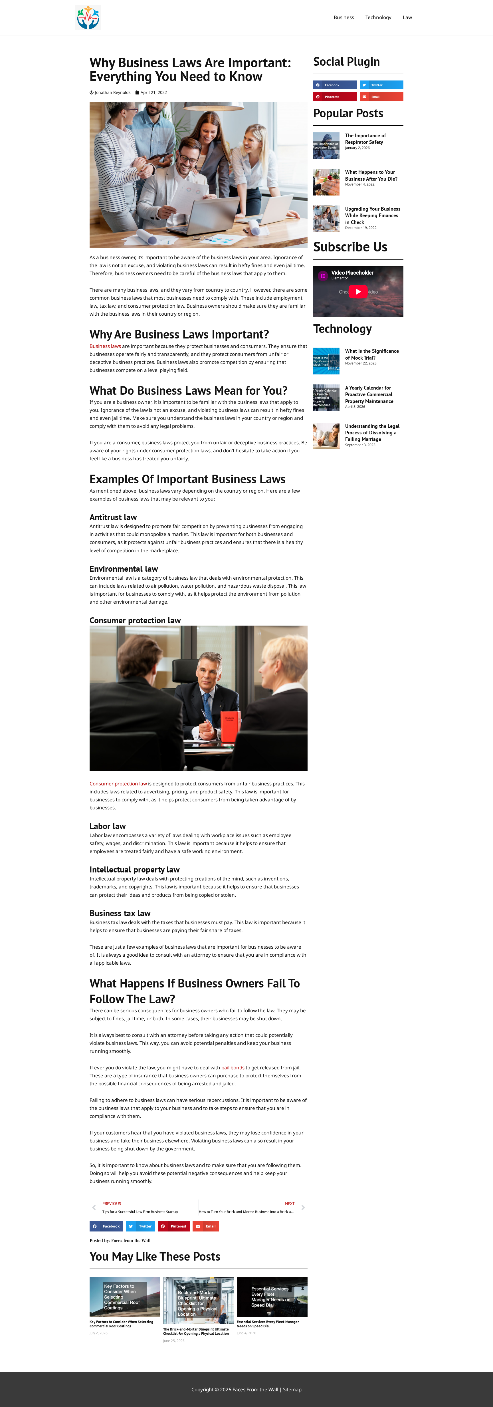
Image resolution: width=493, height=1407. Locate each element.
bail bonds (233, 1067)
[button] (106, 1226)
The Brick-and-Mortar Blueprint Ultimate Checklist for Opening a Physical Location (196, 1331)
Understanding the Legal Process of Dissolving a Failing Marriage (372, 433)
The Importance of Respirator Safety (365, 138)
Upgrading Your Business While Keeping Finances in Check (373, 215)
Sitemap (292, 1389)
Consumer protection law (118, 783)
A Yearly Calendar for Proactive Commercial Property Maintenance (369, 394)
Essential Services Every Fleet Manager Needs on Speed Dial (268, 1324)
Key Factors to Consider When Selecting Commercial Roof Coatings (121, 1324)
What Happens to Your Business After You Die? (371, 175)
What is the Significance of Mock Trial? (372, 354)
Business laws (105, 346)
